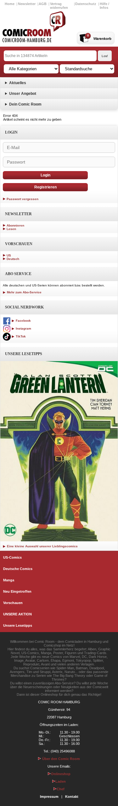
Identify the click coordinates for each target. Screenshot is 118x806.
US (9, 255)
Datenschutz (85, 4)
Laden (60, 781)
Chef (61, 789)
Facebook (23, 320)
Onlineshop (60, 774)
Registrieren (45, 187)
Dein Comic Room (25, 104)
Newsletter (27, 4)
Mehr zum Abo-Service (24, 292)
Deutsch (13, 259)
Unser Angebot (22, 93)
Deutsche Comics (17, 569)
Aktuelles (17, 83)
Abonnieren (15, 225)
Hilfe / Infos (104, 5)
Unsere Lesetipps (17, 625)
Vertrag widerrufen (59, 5)
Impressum (49, 796)
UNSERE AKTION (17, 614)
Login (45, 175)
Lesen (11, 229)
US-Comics (12, 557)
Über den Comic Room (60, 759)
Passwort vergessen (22, 199)
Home (9, 4)
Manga (8, 580)
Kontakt (71, 796)
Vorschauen (13, 603)
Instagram (23, 328)
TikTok (20, 336)
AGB (43, 4)
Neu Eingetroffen (17, 591)
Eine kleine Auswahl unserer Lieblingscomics (42, 546)
